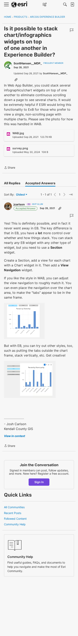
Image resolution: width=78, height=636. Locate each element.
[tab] (12, 183)
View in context (14, 436)
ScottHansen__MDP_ (28, 63)
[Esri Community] (19, 4)
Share (9, 168)
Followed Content (15, 518)
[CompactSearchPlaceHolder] (65, 4)
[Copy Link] (16, 79)
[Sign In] (72, 4)
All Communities (14, 507)
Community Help (15, 524)
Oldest (21, 195)
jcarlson (19, 204)
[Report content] (71, 30)
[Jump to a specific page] (71, 194)
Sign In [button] (39, 482)
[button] (24, 321)
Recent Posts (12, 513)
